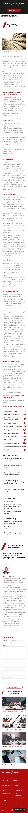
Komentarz (5, 645)
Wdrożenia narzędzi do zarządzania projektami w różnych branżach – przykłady (14, 482)
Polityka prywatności (18, 794)
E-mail (4, 670)
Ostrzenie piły (8, 501)
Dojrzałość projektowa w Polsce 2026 (14, 466)
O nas (3, 795)
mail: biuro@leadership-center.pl (10, 785)
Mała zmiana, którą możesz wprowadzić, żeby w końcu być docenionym (13, 506)
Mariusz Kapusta (7, 51)
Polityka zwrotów (19, 797)
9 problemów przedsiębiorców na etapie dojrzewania (14, 459)
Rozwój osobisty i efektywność (16, 406)
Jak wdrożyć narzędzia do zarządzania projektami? (12, 473)
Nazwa (4, 662)
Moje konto (5, 802)
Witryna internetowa (7, 677)
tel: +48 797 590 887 (7, 783)
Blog (3, 798)
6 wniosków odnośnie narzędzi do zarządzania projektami (14, 490)
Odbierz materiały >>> (14, 10)
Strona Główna (6, 793)
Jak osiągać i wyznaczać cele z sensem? (13, 512)
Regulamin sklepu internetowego (19, 800)
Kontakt (4, 800)
